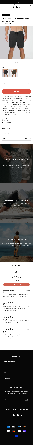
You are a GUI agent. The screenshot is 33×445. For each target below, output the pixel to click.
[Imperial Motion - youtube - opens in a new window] (18, 415)
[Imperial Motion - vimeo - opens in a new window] (21, 415)
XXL (28, 83)
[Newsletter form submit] (26, 399)
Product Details (6, 128)
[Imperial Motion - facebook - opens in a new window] (11, 415)
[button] (3, 6)
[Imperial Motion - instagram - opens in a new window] (14, 415)
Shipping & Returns (7, 133)
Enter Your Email (8, 399)
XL (22, 83)
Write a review (16, 284)
